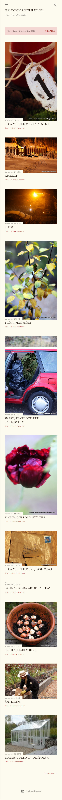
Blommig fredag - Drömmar (27, 757)
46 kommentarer (18, 573)
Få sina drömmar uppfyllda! (27, 588)
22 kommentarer (18, 426)
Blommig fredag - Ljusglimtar (28, 569)
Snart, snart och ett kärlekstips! (21, 420)
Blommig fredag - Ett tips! (25, 517)
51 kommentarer (17, 762)
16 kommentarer (17, 231)
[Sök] (55, 4)
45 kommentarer (18, 128)
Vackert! (11, 175)
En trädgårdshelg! (20, 650)
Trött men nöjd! (18, 322)
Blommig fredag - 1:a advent (27, 124)
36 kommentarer (18, 521)
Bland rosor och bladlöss (24, 10)
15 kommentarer (17, 654)
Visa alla (50, 31)
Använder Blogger (33, 791)
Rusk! (9, 227)
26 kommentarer (18, 706)
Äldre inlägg (50, 773)
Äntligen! (12, 702)
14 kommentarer (18, 180)
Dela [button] (6, 128)
